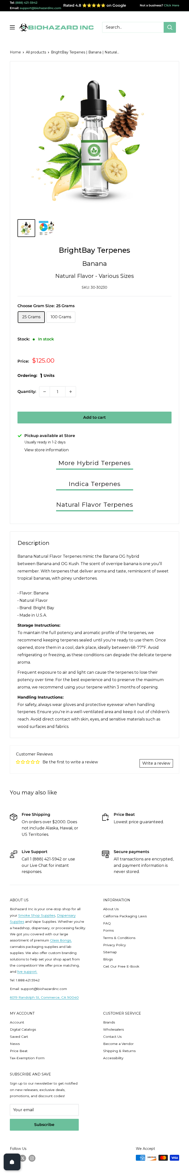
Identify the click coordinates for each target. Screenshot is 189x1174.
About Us (111, 909)
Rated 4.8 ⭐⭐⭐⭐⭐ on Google (94, 5)
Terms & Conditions (119, 938)
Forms (108, 930)
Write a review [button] (156, 763)
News (15, 1044)
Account (17, 1022)
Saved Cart (19, 1037)
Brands (109, 1022)
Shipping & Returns (119, 1051)
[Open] (12, 1162)
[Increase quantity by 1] (70, 391)
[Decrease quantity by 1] (44, 391)
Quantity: (26, 391)
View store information (46, 450)
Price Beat (19, 1051)
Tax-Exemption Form (27, 1058)
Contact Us (112, 1037)
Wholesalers (113, 1029)
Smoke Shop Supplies (36, 915)
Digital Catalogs (23, 1029)
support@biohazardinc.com (40, 8)
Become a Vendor (118, 1044)
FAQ (107, 923)
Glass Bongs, (61, 940)
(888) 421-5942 (26, 2)
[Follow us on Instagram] (32, 1158)
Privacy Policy (114, 945)
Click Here (171, 5)
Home (15, 52)
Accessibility (113, 1058)
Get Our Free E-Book (121, 966)
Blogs (108, 959)
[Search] (170, 27)
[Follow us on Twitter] (22, 1158)
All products (36, 52)
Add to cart (94, 417)
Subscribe (44, 1124)
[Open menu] (12, 27)
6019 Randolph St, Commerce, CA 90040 (44, 997)
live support (27, 971)
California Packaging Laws (125, 916)
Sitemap (110, 952)
